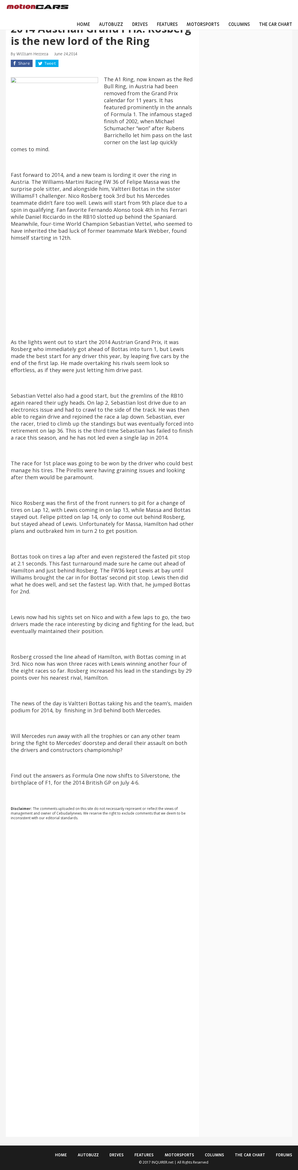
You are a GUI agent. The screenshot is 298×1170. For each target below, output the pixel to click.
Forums (284, 1155)
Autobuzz (111, 24)
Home (83, 24)
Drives (140, 24)
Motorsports (203, 24)
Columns (239, 24)
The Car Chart (275, 24)
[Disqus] (102, 904)
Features (167, 24)
